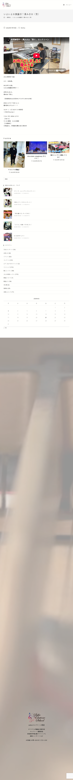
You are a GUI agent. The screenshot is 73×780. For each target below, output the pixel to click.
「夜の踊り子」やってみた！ (22, 213)
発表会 (23, 28)
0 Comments (25, 193)
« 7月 (5, 328)
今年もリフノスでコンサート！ (23, 202)
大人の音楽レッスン (9, 274)
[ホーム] (4, 17)
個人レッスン (7, 270)
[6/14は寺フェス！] (8, 237)
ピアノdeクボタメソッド (10, 263)
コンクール (7, 260)
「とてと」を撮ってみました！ (23, 224)
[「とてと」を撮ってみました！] (8, 225)
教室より (6, 281)
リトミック (7, 267)
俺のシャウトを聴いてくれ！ (58, 156)
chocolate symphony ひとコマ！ (36, 157)
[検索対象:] (36, 179)
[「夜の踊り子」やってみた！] (8, 214)
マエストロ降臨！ (14, 169)
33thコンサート (8, 249)
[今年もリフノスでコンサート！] (8, 203)
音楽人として (7, 292)
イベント (6, 256)
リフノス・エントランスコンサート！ (25, 191)
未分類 (5, 285)
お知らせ (6, 253)
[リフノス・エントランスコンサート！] (8, 192)
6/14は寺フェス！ (19, 236)
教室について (7, 278)
